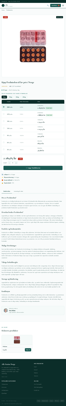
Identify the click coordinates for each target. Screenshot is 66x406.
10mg (10, 97)
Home (3, 10)
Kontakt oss (36, 390)
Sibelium (36, 373)
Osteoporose (5, 384)
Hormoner (4, 387)
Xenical (35, 370)
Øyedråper (4, 393)
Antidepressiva (5, 390)
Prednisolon (9, 10)
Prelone (5, 346)
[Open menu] (63, 5)
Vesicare (36, 376)
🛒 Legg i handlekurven (33, 168)
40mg (24, 97)
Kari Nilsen (12, 310)
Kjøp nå (28, 350)
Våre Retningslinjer (38, 387)
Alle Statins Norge (8, 364)
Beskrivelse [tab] (7, 191)
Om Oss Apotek (37, 384)
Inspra (35, 367)
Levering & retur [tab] (18, 191)
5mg (4, 97)
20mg (17, 97)
